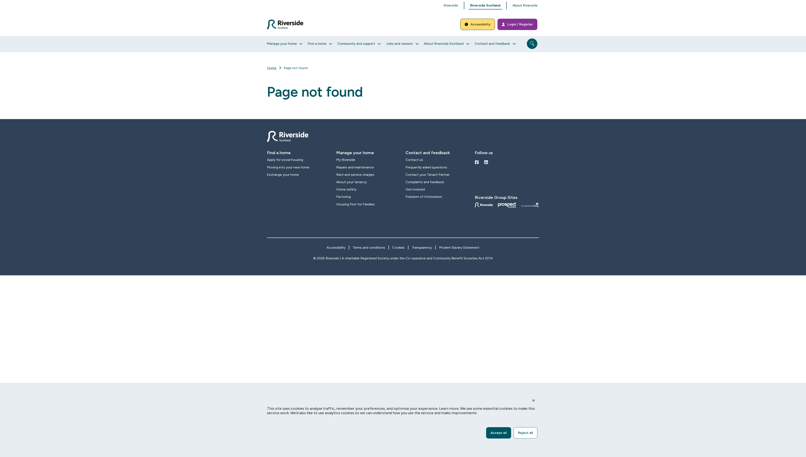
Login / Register (520, 24)
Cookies (398, 248)
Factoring (343, 197)
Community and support (356, 44)
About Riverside (525, 5)
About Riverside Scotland (444, 44)
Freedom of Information (424, 197)
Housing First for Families (355, 204)
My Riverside (345, 160)
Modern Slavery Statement (459, 248)
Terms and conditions (369, 248)
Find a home (317, 44)
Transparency (422, 248)
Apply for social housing (285, 160)
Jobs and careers (399, 44)
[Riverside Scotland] (285, 24)
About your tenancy (351, 182)
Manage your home (282, 44)
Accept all (499, 433)
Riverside (451, 5)
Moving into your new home (288, 167)
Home (271, 68)
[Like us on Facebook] (477, 162)
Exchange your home (283, 175)
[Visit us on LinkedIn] (486, 162)
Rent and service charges (355, 175)
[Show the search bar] (532, 43)
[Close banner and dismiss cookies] (533, 400)
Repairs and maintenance (355, 167)
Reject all (525, 433)
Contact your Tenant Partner (428, 175)
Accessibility (481, 24)
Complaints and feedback (425, 182)
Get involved (415, 189)
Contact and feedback (492, 44)
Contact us (414, 160)
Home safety (346, 189)
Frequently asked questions (426, 167)
